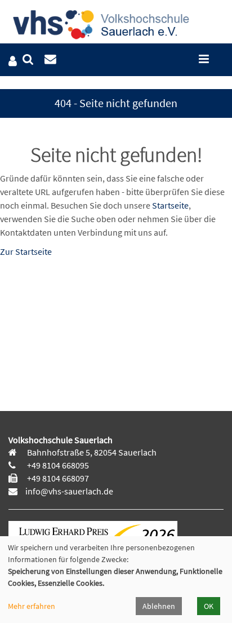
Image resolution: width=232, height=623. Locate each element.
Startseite (170, 205)
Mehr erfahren (31, 606)
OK (208, 606)
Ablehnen (158, 606)
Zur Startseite (26, 251)
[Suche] (28, 59)
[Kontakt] (50, 59)
